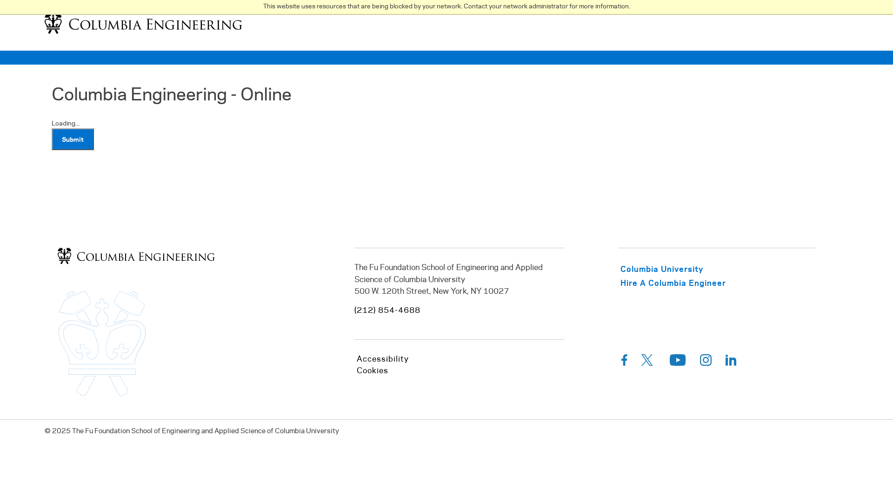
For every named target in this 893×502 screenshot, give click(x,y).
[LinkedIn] (731, 362)
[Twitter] (648, 362)
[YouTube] (678, 362)
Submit (73, 139)
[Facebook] (624, 362)
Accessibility (383, 359)
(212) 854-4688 (387, 310)
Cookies (372, 371)
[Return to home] (143, 34)
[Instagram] (706, 362)
